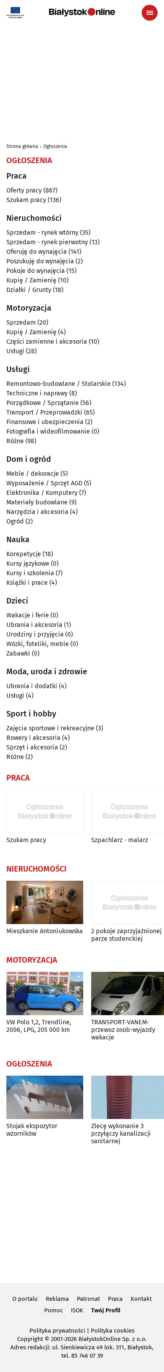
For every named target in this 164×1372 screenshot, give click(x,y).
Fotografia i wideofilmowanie (48, 431)
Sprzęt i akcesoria (32, 747)
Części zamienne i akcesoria (46, 341)
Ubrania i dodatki (31, 686)
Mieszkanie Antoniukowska (44, 931)
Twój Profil (105, 1310)
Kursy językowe (27, 563)
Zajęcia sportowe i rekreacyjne (50, 728)
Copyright (30, 1339)
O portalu (25, 1298)
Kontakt (141, 1298)
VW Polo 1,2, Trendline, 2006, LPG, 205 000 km (38, 1025)
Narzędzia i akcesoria (37, 512)
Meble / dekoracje (32, 473)
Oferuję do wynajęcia (36, 251)
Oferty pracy (24, 190)
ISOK (77, 1310)
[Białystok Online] (82, 12)
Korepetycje (23, 554)
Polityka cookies (113, 1330)
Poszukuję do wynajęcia (40, 261)
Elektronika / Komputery (42, 492)
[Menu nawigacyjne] (150, 13)
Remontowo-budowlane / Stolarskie (58, 383)
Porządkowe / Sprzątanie (42, 403)
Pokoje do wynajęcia (35, 270)
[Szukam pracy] (44, 811)
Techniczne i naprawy (37, 393)
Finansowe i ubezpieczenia (45, 422)
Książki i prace (27, 582)
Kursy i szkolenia (30, 573)
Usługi (15, 351)
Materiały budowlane (37, 502)
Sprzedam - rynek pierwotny (47, 242)
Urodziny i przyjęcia (35, 634)
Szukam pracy (26, 200)
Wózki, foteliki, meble (37, 644)
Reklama (57, 1298)
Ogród (15, 521)
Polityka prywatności (57, 1330)
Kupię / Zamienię (31, 280)
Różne (15, 441)
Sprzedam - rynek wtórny (42, 232)
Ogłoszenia (55, 146)
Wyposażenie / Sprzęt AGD (44, 483)
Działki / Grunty (28, 290)
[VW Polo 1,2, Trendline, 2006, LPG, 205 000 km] (44, 993)
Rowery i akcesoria (33, 737)
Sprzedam (21, 322)
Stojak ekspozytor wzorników (31, 1129)
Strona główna (22, 146)
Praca (115, 1298)
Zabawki (18, 653)
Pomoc (53, 1310)
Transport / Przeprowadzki (44, 412)
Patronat (88, 1298)
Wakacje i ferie (27, 615)
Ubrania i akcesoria (34, 625)
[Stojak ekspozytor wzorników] (44, 1097)
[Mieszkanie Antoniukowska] (44, 902)
